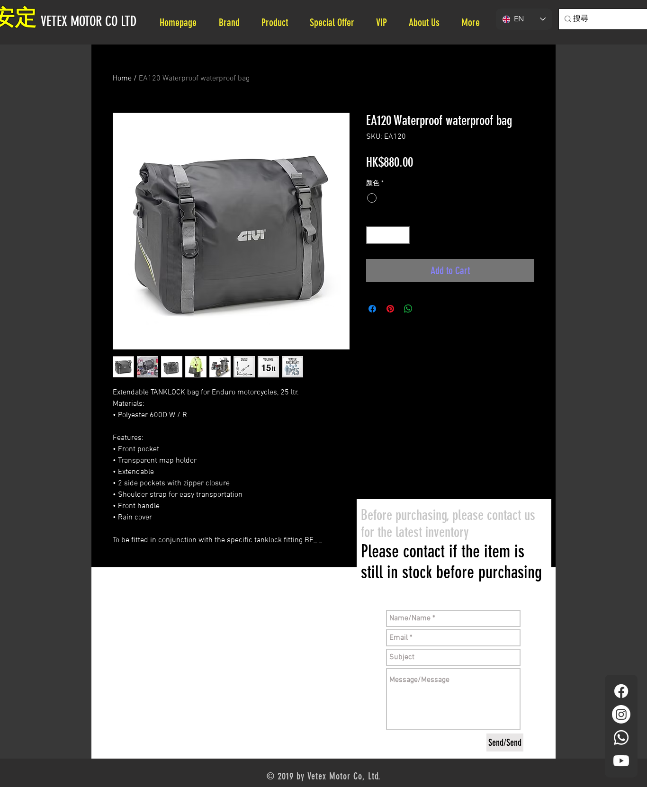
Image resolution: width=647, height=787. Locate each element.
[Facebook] (621, 691)
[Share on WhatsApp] (408, 308)
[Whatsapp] (621, 737)
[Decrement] (373, 235)
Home (122, 78)
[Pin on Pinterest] (390, 308)
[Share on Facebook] (372, 308)
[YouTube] (621, 760)
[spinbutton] (387, 235)
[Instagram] (621, 714)
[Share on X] (426, 308)
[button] (428, 22)
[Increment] (402, 235)
